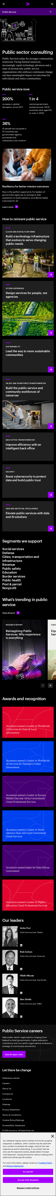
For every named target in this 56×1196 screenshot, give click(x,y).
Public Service (9, 11)
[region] (28, 1164)
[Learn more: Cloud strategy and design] (28, 251)
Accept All (28, 1172)
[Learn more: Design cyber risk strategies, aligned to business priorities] (28, 481)
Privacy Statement (11, 1109)
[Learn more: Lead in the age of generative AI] (28, 516)
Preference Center (11, 1077)
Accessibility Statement (13, 1125)
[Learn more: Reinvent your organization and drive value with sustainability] (28, 355)
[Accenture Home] (28, 4)
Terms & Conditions (11, 1114)
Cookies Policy (45, 1163)
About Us (6, 1088)
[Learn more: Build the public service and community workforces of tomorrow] (28, 402)
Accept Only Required (28, 1180)
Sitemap (6, 1104)
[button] (14, 1054)
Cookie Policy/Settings (13, 1119)
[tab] (28, 549)
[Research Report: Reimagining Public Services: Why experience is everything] (23, 650)
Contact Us (7, 1093)
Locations (7, 1098)
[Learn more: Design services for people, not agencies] (28, 308)
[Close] (52, 1136)
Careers (6, 1083)
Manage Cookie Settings (28, 1188)
